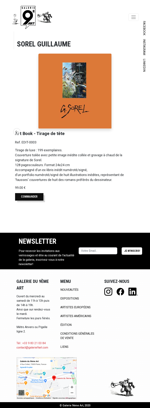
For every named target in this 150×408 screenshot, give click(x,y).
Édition (66, 325)
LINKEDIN (144, 65)
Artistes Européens (75, 307)
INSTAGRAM (144, 47)
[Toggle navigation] (133, 17)
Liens (64, 347)
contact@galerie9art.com (32, 347)
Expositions (69, 298)
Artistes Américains (75, 316)
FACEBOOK (144, 28)
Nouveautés (69, 289)
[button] (16, 131)
